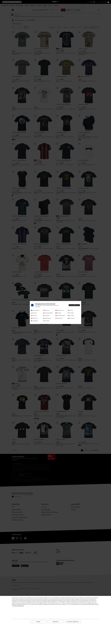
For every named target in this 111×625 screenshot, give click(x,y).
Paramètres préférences (73, 621)
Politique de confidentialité (18, 605)
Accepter (38, 621)
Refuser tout (55, 621)
